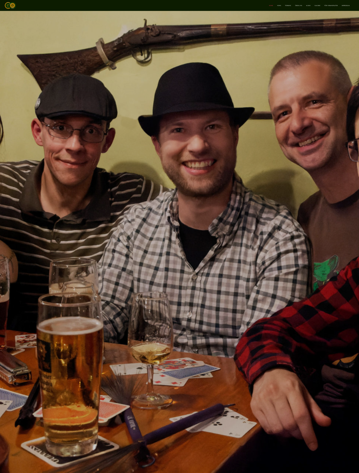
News (279, 5)
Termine (288, 5)
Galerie (317, 5)
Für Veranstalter (331, 5)
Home (271, 5)
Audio (308, 5)
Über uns (298, 5)
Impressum (346, 5)
